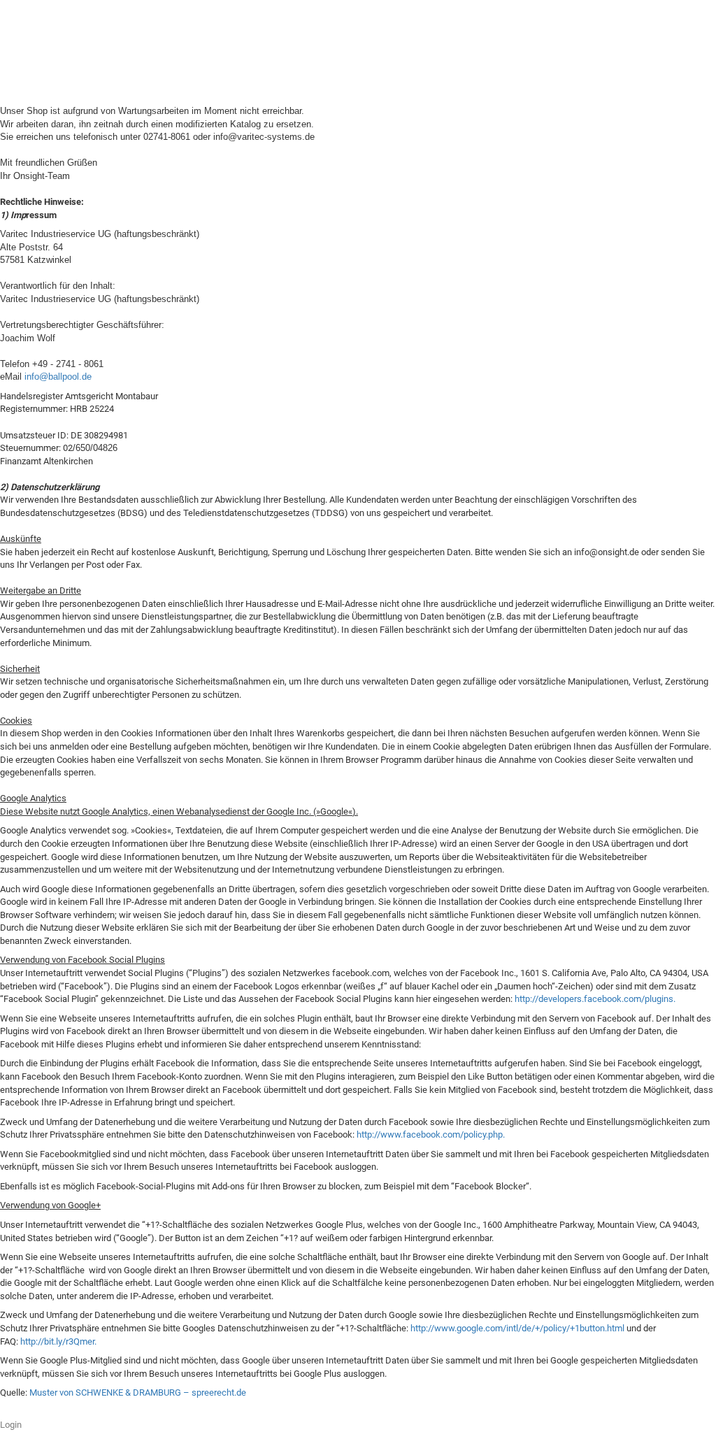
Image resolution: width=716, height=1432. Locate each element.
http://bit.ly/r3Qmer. (58, 1341)
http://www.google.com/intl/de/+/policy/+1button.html (517, 1328)
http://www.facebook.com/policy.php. (431, 1134)
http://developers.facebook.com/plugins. (595, 999)
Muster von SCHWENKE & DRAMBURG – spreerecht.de (137, 1392)
